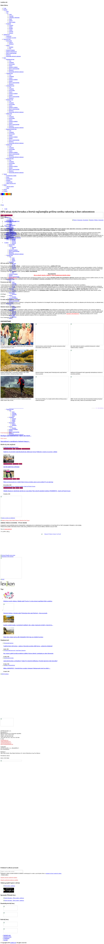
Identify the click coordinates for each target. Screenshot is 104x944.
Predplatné (6, 938)
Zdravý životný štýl (11, 183)
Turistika (11, 16)
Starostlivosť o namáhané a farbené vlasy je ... (15, 441)
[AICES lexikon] (5, 674)
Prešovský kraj (9, 158)
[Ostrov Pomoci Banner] (11, 516)
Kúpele (11, 81)
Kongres (8, 180)
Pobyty (11, 42)
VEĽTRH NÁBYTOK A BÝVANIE (11, 467)
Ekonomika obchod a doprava (13, 56)
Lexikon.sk (13, 942)
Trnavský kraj (9, 73)
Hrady (10, 19)
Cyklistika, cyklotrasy (14, 17)
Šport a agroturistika (11, 53)
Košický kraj (9, 144)
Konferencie (9, 178)
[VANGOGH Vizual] (11, 578)
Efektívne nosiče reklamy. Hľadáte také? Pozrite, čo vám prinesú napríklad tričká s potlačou (27, 601)
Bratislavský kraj (10, 59)
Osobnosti (8, 36)
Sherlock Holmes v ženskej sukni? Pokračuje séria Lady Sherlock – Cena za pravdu (25, 613)
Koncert (11, 33)
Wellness (11, 44)
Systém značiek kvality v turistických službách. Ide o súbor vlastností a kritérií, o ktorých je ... (28, 625)
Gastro (8, 45)
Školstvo (8, 54)
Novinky (5, 9)
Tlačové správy (10, 186)
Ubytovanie (9, 40)
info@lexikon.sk (4, 740)
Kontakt (5, 940)
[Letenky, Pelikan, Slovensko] (96, 220)
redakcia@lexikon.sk (6, 741)
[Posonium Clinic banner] (7, 556)
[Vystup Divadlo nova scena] (8, 555)
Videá (7, 188)
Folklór (10, 30)
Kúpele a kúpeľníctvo (11, 51)
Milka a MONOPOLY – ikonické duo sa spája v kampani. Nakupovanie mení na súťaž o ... (26, 668)
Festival (11, 31)
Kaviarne (11, 47)
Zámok (10, 20)
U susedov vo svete (11, 37)
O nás (4, 8)
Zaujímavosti (6, 34)
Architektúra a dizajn (11, 175)
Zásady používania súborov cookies (9, 880)
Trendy (5, 174)
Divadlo (11, 28)
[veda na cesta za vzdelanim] (8, 518)
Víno (10, 48)
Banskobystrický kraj (11, 129)
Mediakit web (7, 935)
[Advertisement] (52, 250)
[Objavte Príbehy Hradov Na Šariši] (52, 534)
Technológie (9, 182)
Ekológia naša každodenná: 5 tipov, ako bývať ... (16, 436)
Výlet (10, 14)
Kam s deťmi (12, 22)
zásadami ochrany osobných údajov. (54, 873)
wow (7, 11)
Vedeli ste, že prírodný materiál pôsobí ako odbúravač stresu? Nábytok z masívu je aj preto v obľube (30, 452)
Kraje (4, 58)
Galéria (10, 27)
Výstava (11, 25)
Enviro (7, 177)
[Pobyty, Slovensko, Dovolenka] (80, 220)
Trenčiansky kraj (10, 85)
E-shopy (5, 191)
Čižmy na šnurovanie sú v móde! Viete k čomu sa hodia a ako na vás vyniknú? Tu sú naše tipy (28, 482)
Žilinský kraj (9, 113)
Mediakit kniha (7, 937)
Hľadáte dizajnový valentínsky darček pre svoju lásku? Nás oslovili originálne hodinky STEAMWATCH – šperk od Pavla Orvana (36, 491)
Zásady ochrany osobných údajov (9, 877)
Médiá (4, 185)
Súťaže (5, 189)
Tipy (7, 13)
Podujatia (8, 23)
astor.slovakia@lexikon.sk (7, 744)
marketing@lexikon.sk (6, 742)
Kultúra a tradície (10, 50)
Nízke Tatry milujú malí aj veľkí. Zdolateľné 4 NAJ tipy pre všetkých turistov (23, 637)
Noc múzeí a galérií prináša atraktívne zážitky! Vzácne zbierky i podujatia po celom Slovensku (28, 653)
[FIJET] (2, 579)
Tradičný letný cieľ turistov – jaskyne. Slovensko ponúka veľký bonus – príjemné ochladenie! (27, 646)
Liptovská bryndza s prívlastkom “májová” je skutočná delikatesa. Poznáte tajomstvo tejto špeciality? (30, 661)
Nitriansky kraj (9, 99)
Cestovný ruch (7, 39)
